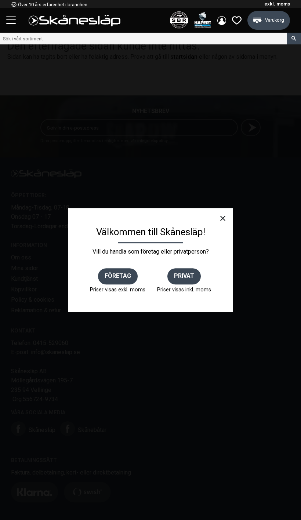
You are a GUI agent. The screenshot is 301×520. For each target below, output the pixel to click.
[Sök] (294, 38)
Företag (118, 275)
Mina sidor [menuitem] (221, 20)
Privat (184, 275)
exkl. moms (277, 4)
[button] (12, 21)
